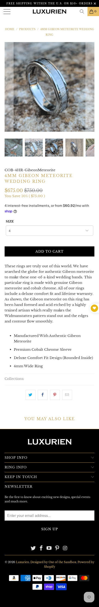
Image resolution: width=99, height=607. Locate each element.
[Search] (82, 11)
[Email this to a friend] (67, 395)
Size (10, 221)
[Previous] (9, 87)
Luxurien (22, 562)
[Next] (90, 87)
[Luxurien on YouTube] (49, 548)
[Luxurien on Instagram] (65, 548)
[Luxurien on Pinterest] (57, 548)
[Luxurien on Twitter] (33, 548)
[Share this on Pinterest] (55, 395)
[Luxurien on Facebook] (41, 548)
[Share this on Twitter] (30, 395)
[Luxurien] (49, 11)
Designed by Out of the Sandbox (53, 562)
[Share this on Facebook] (43, 395)
